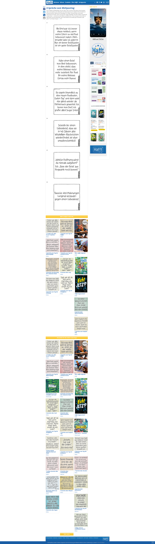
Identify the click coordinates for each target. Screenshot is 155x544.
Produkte (68, 2)
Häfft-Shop (91, 537)
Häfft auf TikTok (98, 39)
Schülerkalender (73, 537)
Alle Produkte (86, 537)
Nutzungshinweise (49, 537)
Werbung (67, 537)
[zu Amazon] (98, 102)
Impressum (60, 537)
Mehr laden (67, 534)
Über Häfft (74, 2)
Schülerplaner (96, 537)
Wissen (62, 2)
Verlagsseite (82, 2)
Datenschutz (55, 537)
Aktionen (56, 2)
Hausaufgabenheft (80, 537)
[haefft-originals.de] (98, 50)
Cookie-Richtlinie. (101, 542)
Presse (64, 537)
